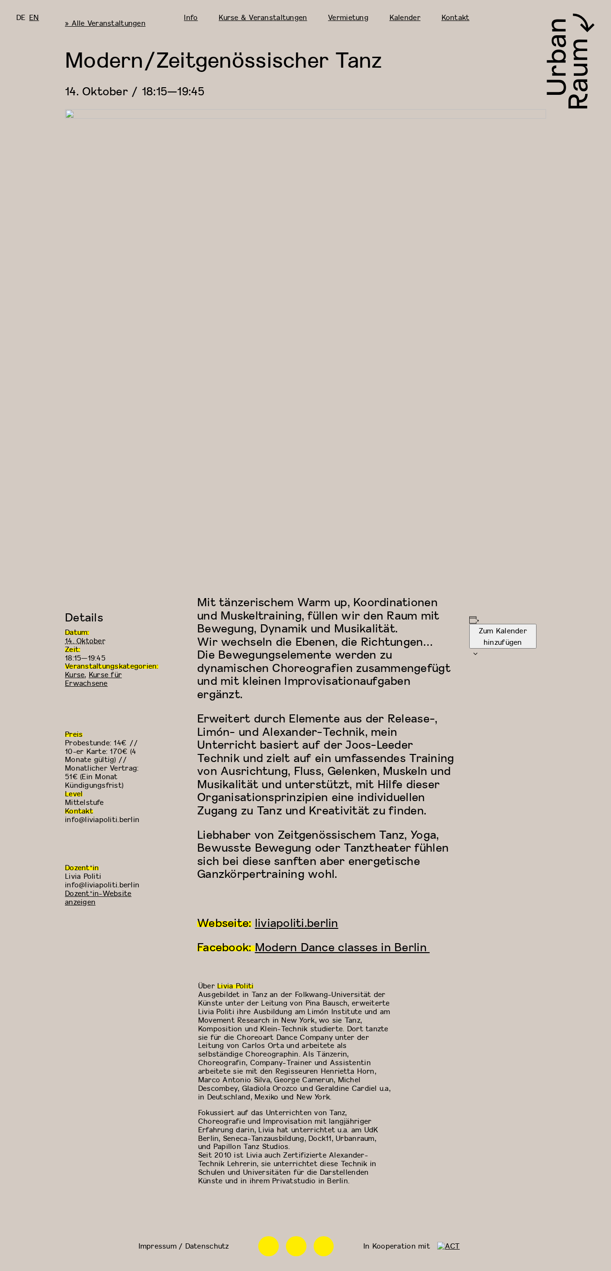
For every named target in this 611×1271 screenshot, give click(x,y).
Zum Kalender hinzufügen (503, 636)
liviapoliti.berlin (296, 922)
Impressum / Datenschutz (183, 1245)
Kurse (74, 674)
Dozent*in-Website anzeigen (98, 897)
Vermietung (348, 17)
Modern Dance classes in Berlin (342, 947)
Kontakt (456, 17)
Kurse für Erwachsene (93, 679)
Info (191, 17)
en (34, 17)
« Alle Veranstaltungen (105, 23)
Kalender (405, 17)
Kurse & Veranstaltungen (263, 17)
